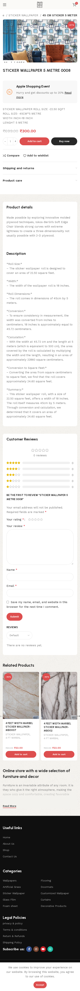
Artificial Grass (12, 886)
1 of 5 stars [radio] (29, 519)
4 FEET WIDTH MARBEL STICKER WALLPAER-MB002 (57, 727)
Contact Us (10, 856)
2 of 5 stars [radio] (32, 519)
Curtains (46, 899)
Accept (40, 985)
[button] (21, 754)
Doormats (47, 886)
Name (12, 569)
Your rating (15, 519)
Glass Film (9, 899)
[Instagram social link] (36, 949)
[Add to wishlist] (36, 675)
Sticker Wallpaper (14, 893)
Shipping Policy (12, 942)
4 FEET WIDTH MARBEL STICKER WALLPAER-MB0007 (19, 727)
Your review (16, 526)
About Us (8, 843)
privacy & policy (13, 923)
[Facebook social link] (29, 949)
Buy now (64, 141)
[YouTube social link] (43, 949)
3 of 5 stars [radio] (35, 519)
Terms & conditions (15, 929)
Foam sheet (10, 905)
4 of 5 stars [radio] (38, 519)
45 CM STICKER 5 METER (59, 15)
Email (12, 586)
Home (6, 837)
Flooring (46, 880)
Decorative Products (53, 905)
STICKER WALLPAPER (24, 15)
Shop (6, 850)
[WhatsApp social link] (50, 949)
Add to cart (34, 141)
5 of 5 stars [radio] (41, 519)
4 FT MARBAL (13, 737)
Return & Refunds (14, 936)
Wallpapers (10, 880)
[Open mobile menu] (4, 4)
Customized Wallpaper (55, 893)
